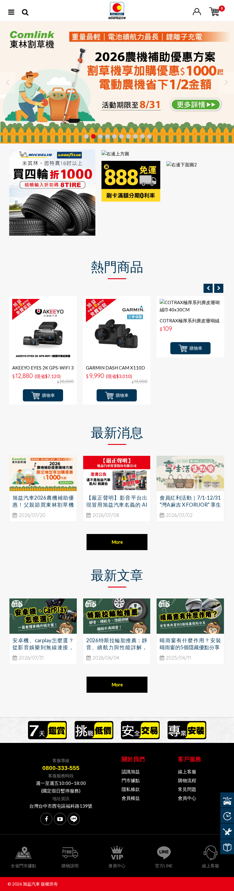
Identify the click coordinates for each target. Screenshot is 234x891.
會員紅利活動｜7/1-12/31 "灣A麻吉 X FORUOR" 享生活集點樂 (190, 504)
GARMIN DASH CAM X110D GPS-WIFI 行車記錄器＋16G (115, 370)
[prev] (208, 288)
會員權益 (131, 798)
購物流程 (187, 780)
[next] (218, 288)
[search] (25, 13)
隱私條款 (131, 789)
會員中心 (187, 798)
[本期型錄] (227, 846)
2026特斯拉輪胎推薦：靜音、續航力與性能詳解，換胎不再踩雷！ (116, 647)
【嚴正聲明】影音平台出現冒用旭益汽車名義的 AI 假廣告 (116, 504)
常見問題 (187, 789)
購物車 (48, 395)
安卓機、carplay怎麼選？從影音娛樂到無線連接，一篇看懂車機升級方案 (43, 647)
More (117, 542)
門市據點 (131, 780)
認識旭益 (131, 771)
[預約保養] (227, 831)
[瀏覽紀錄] (227, 815)
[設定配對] (227, 800)
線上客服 (187, 771)
